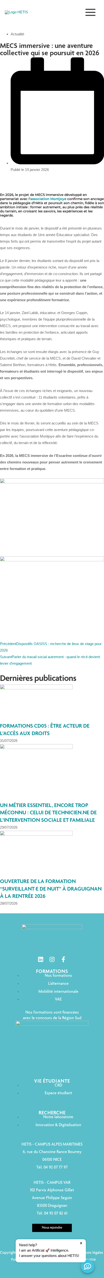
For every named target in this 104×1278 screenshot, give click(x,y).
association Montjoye (48, 199)
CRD (58, 1085)
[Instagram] (52, 959)
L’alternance (58, 984)
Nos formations (58, 976)
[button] (51, 1250)
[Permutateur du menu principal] (90, 12)
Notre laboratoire (58, 1117)
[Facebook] (63, 959)
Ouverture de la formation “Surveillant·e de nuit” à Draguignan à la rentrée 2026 (51, 889)
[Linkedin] (41, 959)
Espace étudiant (58, 1093)
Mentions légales (89, 1253)
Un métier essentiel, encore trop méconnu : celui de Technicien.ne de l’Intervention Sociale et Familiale (48, 813)
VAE (58, 999)
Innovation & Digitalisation (58, 1125)
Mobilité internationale (58, 992)
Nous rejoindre (52, 1228)
